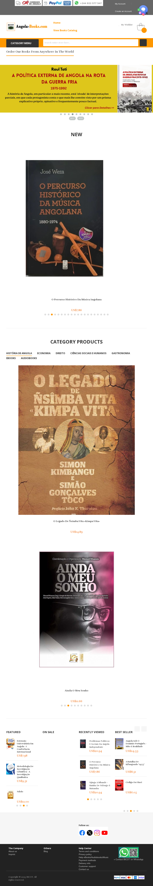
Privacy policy (85, 854)
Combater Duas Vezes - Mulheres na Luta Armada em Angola (77, 521)
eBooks (11, 358)
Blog (46, 851)
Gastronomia (121, 353)
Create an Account (123, 11)
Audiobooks (29, 358)
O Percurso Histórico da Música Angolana (99, 765)
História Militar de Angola (135, 783)
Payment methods (87, 860)
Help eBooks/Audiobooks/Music (93, 857)
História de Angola (19, 353)
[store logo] (27, 26)
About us (13, 851)
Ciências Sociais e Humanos (88, 353)
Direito (60, 353)
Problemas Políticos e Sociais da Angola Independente (99, 744)
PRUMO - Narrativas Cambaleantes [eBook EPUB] (27, 772)
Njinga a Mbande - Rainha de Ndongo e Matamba (99, 785)
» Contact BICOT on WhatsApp (128, 859)
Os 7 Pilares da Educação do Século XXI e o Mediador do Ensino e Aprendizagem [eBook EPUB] (27, 748)
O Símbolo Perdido (135, 741)
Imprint (12, 854)
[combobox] (90, 42)
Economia (44, 353)
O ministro (76, 299)
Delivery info (84, 863)
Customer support (87, 866)
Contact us (84, 869)
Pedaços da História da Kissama (76, 690)
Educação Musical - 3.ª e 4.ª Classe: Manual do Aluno (135, 764)
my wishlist (127, 24)
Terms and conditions (89, 851)
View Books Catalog (65, 30)
